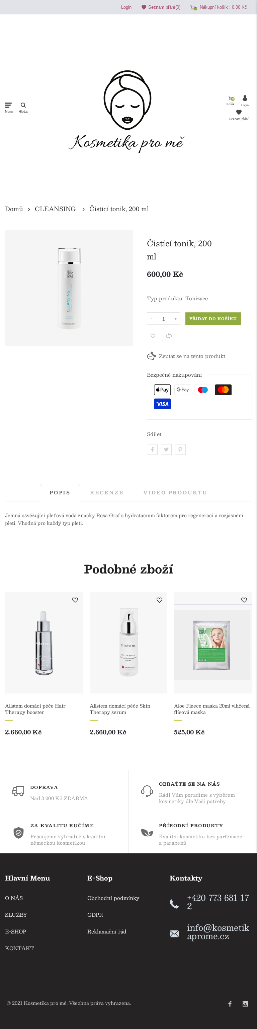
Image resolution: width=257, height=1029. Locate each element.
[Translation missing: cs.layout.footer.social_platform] (230, 1001)
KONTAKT (19, 948)
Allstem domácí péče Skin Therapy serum (120, 709)
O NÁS (14, 898)
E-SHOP (15, 931)
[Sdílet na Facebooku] (152, 449)
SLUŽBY (16, 914)
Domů (14, 209)
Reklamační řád (106, 931)
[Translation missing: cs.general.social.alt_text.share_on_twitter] (166, 449)
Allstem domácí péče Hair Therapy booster (35, 709)
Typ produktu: (165, 298)
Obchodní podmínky (113, 898)
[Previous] (16, 671)
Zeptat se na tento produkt (192, 356)
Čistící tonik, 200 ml (119, 209)
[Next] (241, 671)
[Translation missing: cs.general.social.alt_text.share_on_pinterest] (180, 449)
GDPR (95, 914)
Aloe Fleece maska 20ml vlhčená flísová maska (212, 709)
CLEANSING (55, 209)
